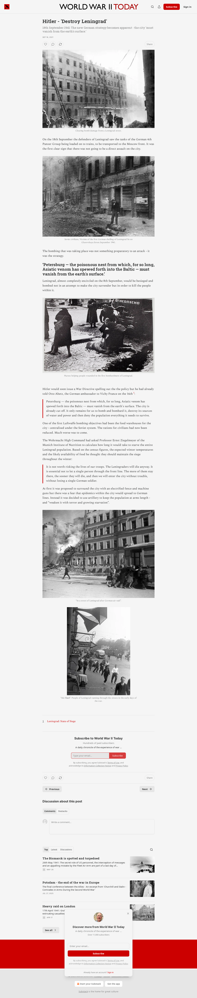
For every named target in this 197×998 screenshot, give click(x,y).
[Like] (45, 44)
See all (48, 930)
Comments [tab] (49, 811)
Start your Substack (90, 983)
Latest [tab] (54, 849)
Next (145, 789)
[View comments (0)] (53, 44)
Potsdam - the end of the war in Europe (70, 882)
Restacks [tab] (62, 811)
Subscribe (171, 6)
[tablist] (55, 811)
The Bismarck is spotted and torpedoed (70, 858)
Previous (54, 789)
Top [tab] (46, 849)
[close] (128, 913)
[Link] (38, 269)
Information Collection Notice (97, 963)
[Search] (152, 7)
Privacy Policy (122, 963)
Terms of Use (113, 960)
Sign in (187, 6)
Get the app (113, 983)
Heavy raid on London (58, 906)
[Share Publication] (159, 7)
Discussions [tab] (66, 849)
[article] (98, 866)
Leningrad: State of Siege (61, 721)
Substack (83, 991)
